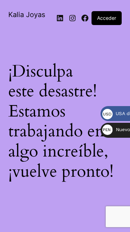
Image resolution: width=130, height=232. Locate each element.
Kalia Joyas (26, 14)
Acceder (106, 18)
